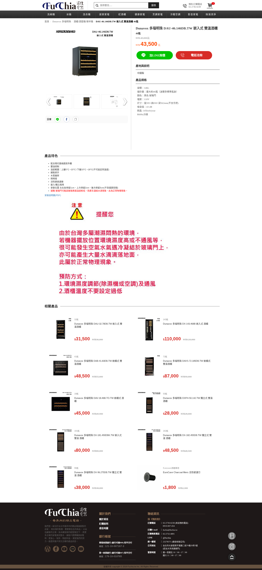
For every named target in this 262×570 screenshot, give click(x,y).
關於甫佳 (103, 519)
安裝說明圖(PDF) (53, 195)
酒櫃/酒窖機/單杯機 (83, 21)
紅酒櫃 (122, 14)
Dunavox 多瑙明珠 (61, 21)
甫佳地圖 (103, 528)
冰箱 (69, 14)
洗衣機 (87, 14)
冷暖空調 (175, 14)
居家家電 (104, 14)
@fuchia (167, 538)
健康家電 (140, 14)
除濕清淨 (211, 14)
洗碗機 (51, 14)
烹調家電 (158, 14)
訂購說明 (103, 524)
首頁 (47, 21)
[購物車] (210, 5)
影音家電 (193, 14)
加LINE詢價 (157, 55)
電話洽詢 (196, 55)
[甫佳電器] (62, 5)
